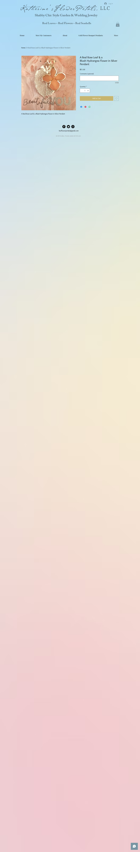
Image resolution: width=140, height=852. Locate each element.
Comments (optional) (87, 74)
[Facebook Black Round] (64, 126)
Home (23, 48)
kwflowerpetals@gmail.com (69, 131)
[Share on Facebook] (81, 107)
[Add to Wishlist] (116, 98)
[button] (118, 24)
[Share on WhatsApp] (89, 107)
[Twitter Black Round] (68, 126)
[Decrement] (81, 91)
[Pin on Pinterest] (85, 107)
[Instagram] (72, 126)
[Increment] (88, 91)
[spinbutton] (85, 91)
